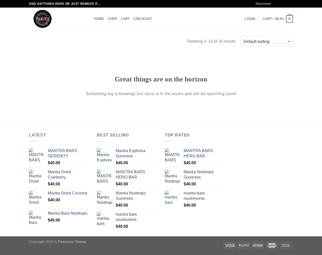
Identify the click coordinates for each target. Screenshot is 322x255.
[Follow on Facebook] (276, 4)
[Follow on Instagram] (281, 4)
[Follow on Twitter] (285, 4)
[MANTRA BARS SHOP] (54, 19)
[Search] (89, 19)
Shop (112, 19)
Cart (125, 19)
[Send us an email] (290, 4)
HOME (99, 19)
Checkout (142, 19)
